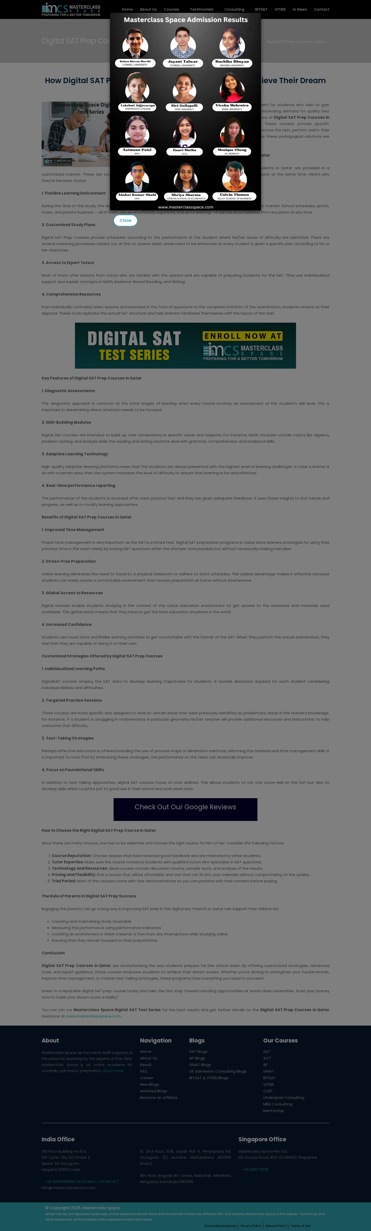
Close (125, 220)
